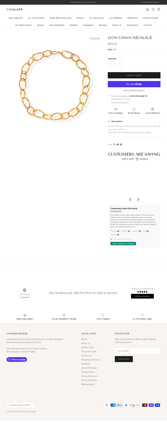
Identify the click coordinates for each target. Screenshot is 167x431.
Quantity (112, 58)
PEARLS (40, 25)
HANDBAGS (88, 25)
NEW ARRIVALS (16, 18)
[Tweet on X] (114, 144)
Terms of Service (89, 376)
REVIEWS (103, 25)
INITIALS (80, 18)
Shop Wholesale (89, 368)
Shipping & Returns (90, 359)
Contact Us (86, 355)
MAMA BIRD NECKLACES (60, 18)
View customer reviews (123, 243)
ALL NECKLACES (96, 18)
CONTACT (148, 25)
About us (85, 343)
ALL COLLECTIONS (36, 18)
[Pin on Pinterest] (121, 144)
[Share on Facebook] (118, 144)
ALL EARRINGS (115, 18)
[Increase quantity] (120, 64)
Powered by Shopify (28, 412)
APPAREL (74, 25)
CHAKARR (16, 412)
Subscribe (123, 359)
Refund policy (88, 384)
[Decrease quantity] (110, 64)
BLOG (84, 339)
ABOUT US (116, 25)
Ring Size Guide (89, 351)
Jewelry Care (87, 347)
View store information (120, 102)
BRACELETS (132, 18)
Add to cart (134, 75)
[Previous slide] (130, 199)
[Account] (147, 9)
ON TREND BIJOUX (23, 25)
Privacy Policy (88, 372)
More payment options (134, 90)
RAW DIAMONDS (56, 25)
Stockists (85, 363)
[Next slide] (138, 199)
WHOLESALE (132, 25)
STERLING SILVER (150, 18)
